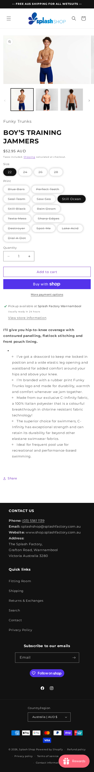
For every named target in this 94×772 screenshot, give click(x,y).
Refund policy (76, 749)
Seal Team (19, 200)
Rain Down (48, 210)
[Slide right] (89, 100)
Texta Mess (19, 219)
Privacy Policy (20, 630)
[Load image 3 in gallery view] (71, 99)
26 (42, 173)
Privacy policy (23, 756)
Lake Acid (72, 229)
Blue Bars (18, 190)
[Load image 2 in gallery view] (47, 99)
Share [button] (12, 478)
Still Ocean (71, 199)
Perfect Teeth (50, 190)
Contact (15, 620)
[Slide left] (5, 100)
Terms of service (48, 756)
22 (10, 172)
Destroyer (19, 229)
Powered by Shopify (49, 749)
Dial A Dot (19, 239)
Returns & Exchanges (26, 601)
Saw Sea (46, 200)
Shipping (29, 157)
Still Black (19, 210)
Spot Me (46, 229)
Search (14, 610)
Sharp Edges (51, 219)
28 (58, 173)
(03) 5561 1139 (33, 521)
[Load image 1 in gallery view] (22, 99)
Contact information (49, 762)
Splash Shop (27, 749)
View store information (27, 318)
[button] (9, 18)
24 (27, 173)
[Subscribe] (74, 658)
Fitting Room (20, 581)
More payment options (47, 294)
